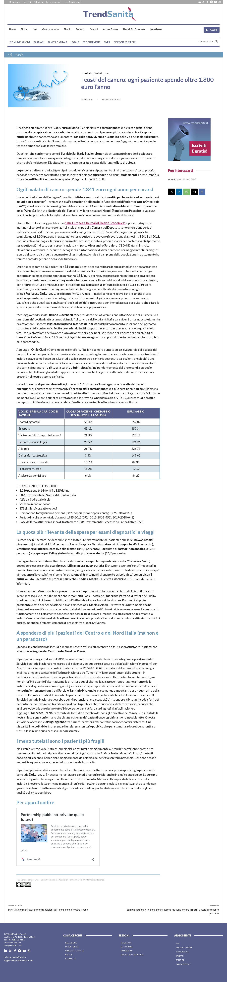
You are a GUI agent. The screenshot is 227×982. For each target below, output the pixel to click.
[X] (171, 192)
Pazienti (98, 73)
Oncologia (87, 73)
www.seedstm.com (12, 942)
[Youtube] (215, 2)
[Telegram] (211, 2)
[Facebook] (207, 2)
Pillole (18, 54)
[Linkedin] (199, 2)
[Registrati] (189, 139)
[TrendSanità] (113, 14)
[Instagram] (219, 2)
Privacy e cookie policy (15, 957)
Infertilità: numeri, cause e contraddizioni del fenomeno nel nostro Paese (48, 909)
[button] (209, 41)
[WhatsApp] (186, 192)
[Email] (194, 192)
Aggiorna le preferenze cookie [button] (18, 960)
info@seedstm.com (13, 945)
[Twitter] (203, 2)
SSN (107, 73)
